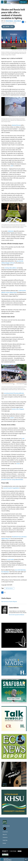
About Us (5, 834)
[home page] (5, 2)
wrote (18, 463)
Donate (24, 2)
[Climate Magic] (14, 663)
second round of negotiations (11, 488)
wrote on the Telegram (18, 409)
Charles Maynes (9, 21)
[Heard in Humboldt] (14, 774)
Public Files (5, 840)
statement (10, 231)
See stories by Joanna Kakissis (16, 614)
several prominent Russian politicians (14, 393)
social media (10, 559)
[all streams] (26, 859)
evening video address (11, 268)
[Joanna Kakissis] (4, 610)
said (12, 165)
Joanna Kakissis (17, 21)
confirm (12, 417)
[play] (2, 859)
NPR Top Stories (9, 588)
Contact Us (5, 837)
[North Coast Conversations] (14, 635)
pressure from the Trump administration (12, 479)
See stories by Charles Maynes (9, 601)
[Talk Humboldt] (14, 718)
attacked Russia (16, 125)
